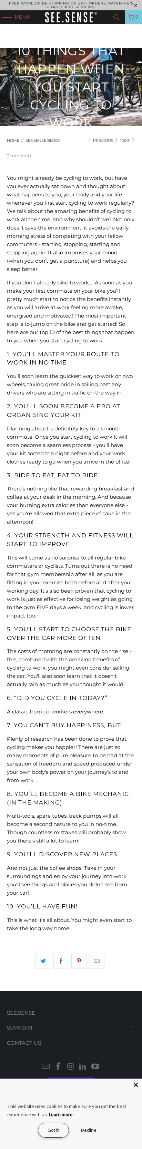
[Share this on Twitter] (43, 961)
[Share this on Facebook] (60, 961)
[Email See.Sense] (46, 1067)
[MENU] (3, 17)
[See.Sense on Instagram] (70, 1067)
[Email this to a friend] (97, 961)
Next (125, 140)
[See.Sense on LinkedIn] (83, 1067)
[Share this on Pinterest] (78, 961)
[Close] (135, 1084)
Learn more (61, 1114)
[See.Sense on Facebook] (58, 1067)
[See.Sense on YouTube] (95, 1067)
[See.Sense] (71, 17)
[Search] (116, 17)
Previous (102, 140)
